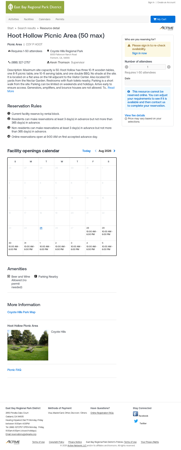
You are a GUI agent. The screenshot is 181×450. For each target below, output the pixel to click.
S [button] (15, 161)
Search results (27, 28)
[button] (21, 434)
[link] (135, 115)
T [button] (46, 161)
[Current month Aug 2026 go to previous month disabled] (96, 151)
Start (10, 28)
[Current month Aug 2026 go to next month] (114, 151)
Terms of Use (130, 442)
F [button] (93, 161)
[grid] (61, 207)
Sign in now (139, 53)
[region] (46, 233)
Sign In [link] (151, 2)
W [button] (62, 161)
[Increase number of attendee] (169, 67)
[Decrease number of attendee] (126, 67)
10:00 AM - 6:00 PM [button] (91, 233)
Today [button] (86, 150)
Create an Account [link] (166, 2)
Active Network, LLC (77, 445)
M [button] (31, 161)
